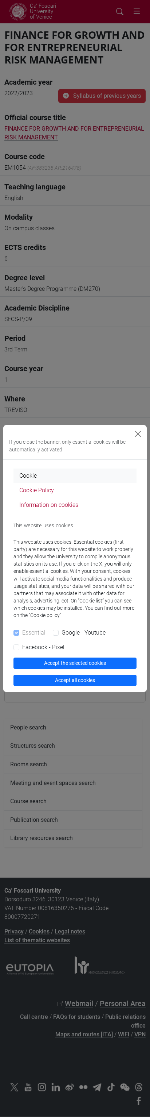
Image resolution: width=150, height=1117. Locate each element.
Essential (34, 632)
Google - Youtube (84, 632)
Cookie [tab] (28, 475)
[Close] (138, 434)
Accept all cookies (75, 680)
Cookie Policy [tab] (36, 490)
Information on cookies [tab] (48, 504)
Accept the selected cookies (75, 663)
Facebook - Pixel (43, 647)
